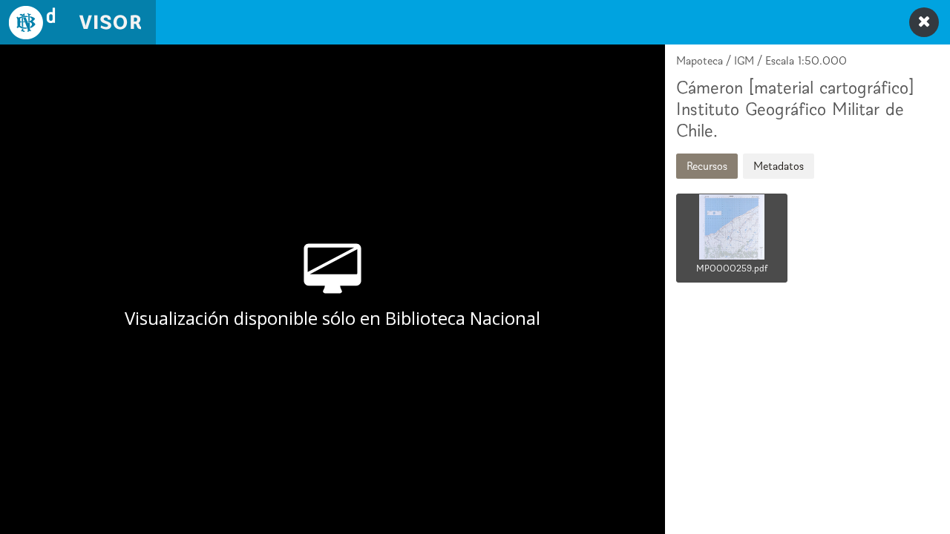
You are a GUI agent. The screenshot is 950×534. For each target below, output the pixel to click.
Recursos (707, 166)
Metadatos (778, 166)
